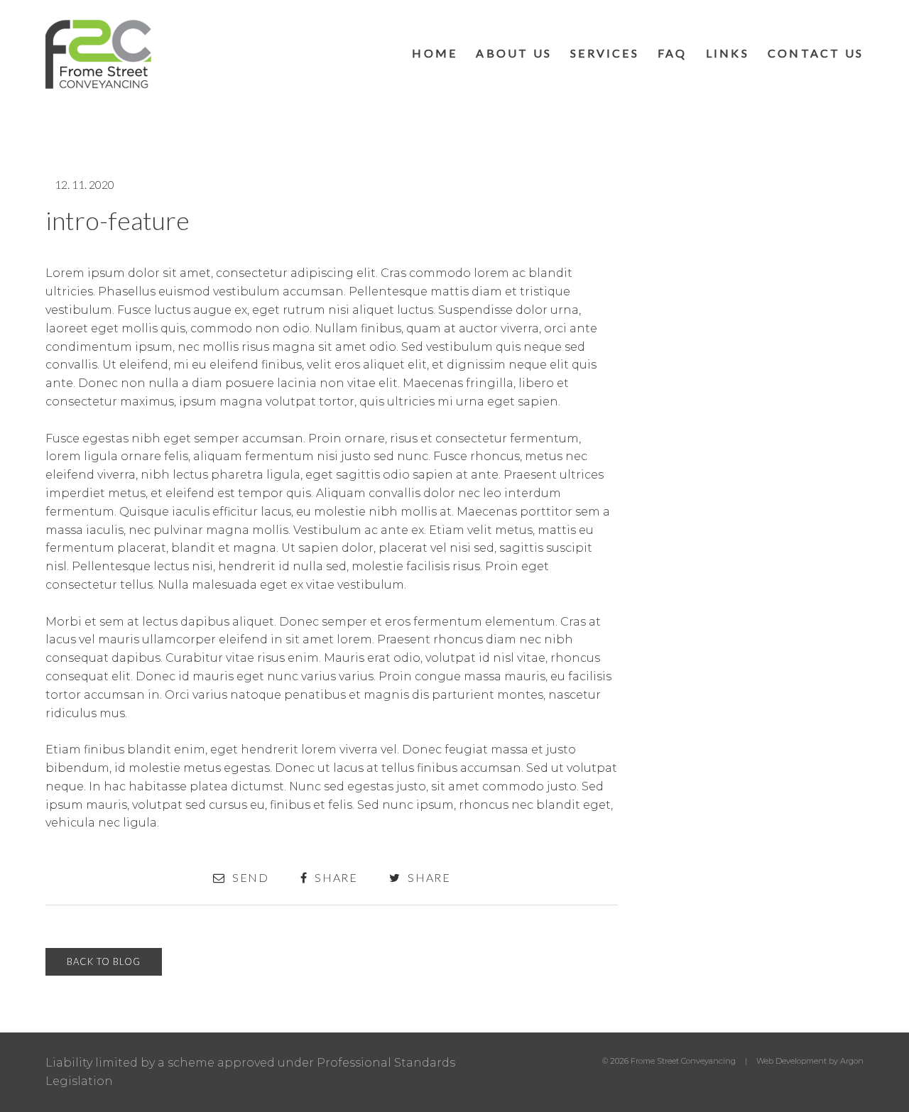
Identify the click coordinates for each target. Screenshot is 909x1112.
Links (727, 53)
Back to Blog (104, 961)
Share (334, 877)
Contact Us (816, 53)
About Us (514, 53)
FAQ (672, 53)
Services (604, 53)
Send (249, 877)
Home (434, 53)
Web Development (791, 1061)
